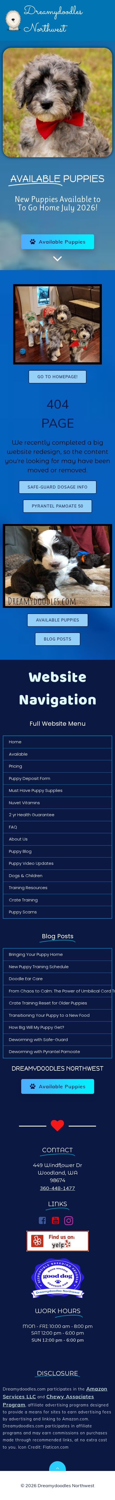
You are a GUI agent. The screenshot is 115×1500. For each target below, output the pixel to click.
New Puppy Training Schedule (39, 967)
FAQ (13, 827)
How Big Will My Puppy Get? (36, 1027)
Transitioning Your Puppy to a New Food (49, 1015)
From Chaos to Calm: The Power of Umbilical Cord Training (57, 991)
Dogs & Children (25, 875)
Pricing (15, 766)
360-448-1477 (57, 1188)
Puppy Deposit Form (29, 778)
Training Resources (28, 888)
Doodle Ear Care (26, 979)
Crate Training (23, 900)
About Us (18, 839)
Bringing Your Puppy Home (36, 954)
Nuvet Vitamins (24, 803)
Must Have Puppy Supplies (36, 790)
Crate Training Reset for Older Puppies (48, 1003)
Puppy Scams (23, 912)
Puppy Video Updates (31, 863)
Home (15, 742)
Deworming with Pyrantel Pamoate (44, 1051)
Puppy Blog (20, 851)
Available (18, 754)
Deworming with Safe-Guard (38, 1039)
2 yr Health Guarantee (31, 815)
